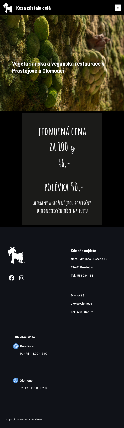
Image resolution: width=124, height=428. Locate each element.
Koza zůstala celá (33, 8)
